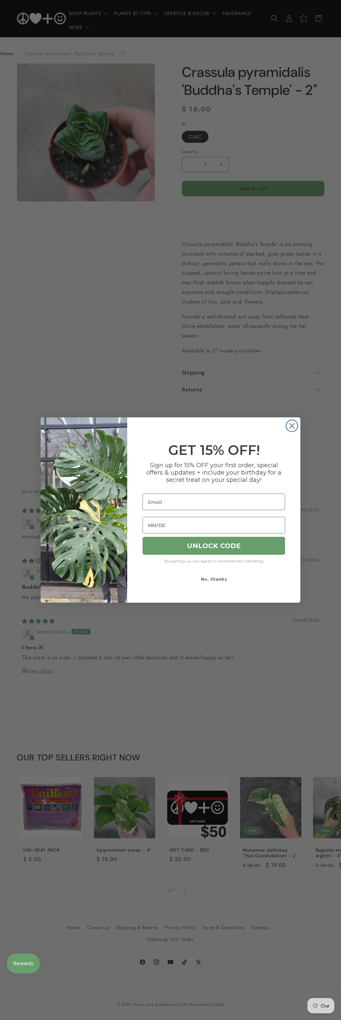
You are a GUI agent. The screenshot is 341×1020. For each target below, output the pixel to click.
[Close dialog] (292, 426)
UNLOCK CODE (214, 546)
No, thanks (214, 579)
